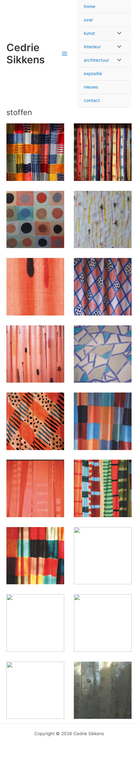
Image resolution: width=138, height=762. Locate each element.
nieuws (91, 86)
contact (92, 100)
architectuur (96, 60)
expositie (93, 73)
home (89, 6)
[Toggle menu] (117, 33)
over (88, 19)
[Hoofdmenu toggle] (64, 53)
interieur (92, 46)
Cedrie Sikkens (25, 53)
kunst (89, 33)
